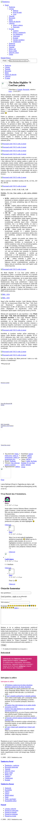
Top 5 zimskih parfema (28, 696)
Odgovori (8, 525)
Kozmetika (8, 790)
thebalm (28, 465)
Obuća (7, 793)
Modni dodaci (9, 795)
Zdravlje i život (14, 52)
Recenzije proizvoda (11, 767)
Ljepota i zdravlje (10, 809)
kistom (31, 454)
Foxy (10, 91)
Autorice (16, 31)
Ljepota (11, 9)
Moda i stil (12, 49)
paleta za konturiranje (11, 456)
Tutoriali (11, 16)
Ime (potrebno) (5, 593)
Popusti (3, 805)
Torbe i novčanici (10, 799)
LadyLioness (9, 559)
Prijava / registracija (19, 32)
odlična (17, 466)
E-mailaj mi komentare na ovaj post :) (15, 649)
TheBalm (13, 461)
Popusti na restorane (11, 814)
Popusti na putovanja (11, 810)
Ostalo (11, 54)
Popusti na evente (10, 816)
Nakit (6, 797)
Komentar (4, 606)
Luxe (14, 14)
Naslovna (12, 7)
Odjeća (7, 791)
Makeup (15, 10)
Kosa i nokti (13, 51)
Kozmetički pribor (11, 801)
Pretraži (3, 58)
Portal (7, 5)
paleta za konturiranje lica (12, 458)
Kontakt (15, 38)
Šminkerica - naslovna (12, 765)
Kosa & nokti (17, 12)
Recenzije (12, 18)
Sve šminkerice (18, 34)
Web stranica (5, 602)
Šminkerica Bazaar (7, 784)
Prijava (8, 58)
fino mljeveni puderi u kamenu (12, 464)
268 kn (28, 459)
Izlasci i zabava (18, 25)
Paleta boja (8, 455)
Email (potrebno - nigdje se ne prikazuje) (14, 596)
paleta (30, 457)
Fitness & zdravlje (14, 21)
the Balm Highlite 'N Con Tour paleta (29, 463)
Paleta (16, 454)
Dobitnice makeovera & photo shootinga (18, 687)
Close (23, 467)
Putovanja (16, 27)
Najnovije (8, 788)
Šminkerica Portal (7, 761)
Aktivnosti (16, 36)
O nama (11, 29)
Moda (11, 20)
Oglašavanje (17, 41)
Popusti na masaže (11, 812)
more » (16, 608)
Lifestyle (11, 23)
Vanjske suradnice (19, 40)
